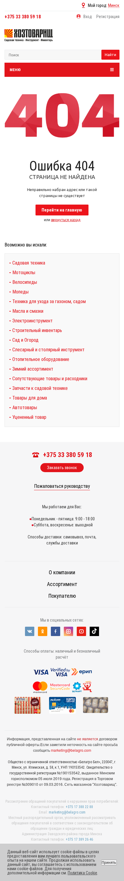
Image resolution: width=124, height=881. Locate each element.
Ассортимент (62, 584)
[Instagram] (68, 631)
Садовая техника (28, 263)
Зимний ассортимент (32, 369)
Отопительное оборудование (40, 359)
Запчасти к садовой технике (40, 388)
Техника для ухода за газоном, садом (49, 301)
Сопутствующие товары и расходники (49, 378)
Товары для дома (29, 398)
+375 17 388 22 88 (79, 807)
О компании (62, 572)
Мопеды (20, 292)
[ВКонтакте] (29, 631)
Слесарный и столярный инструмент (48, 350)
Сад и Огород (25, 340)
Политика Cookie (82, 872)
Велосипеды (24, 282)
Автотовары (24, 407)
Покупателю (62, 596)
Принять (109, 862)
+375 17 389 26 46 (79, 839)
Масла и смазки (27, 311)
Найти (110, 54)
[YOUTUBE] (81, 631)
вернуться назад (65, 220)
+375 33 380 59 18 (23, 17)
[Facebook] (55, 631)
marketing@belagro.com (71, 750)
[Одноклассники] (42, 631)
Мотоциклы (23, 272)
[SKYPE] (94, 631)
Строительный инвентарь (37, 330)
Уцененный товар (29, 417)
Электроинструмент (32, 321)
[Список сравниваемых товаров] (109, 40)
